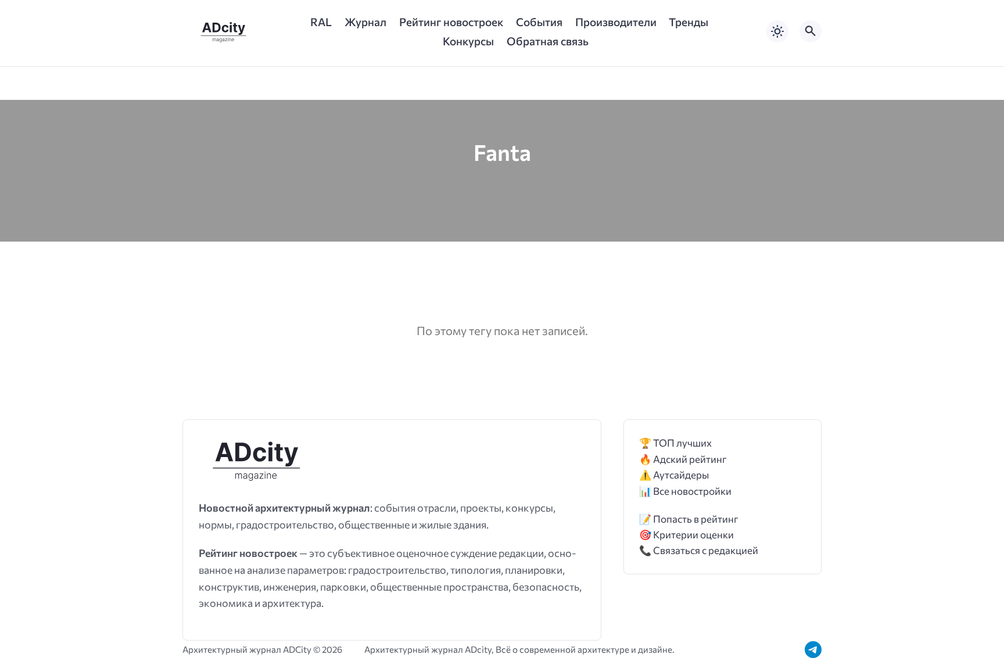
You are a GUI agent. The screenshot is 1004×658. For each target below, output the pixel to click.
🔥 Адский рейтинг (683, 459)
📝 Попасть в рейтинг (688, 519)
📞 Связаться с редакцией (698, 550)
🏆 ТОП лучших (675, 443)
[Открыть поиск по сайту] (810, 31)
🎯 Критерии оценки (686, 534)
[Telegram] (813, 649)
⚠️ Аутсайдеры (674, 475)
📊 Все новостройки (685, 491)
